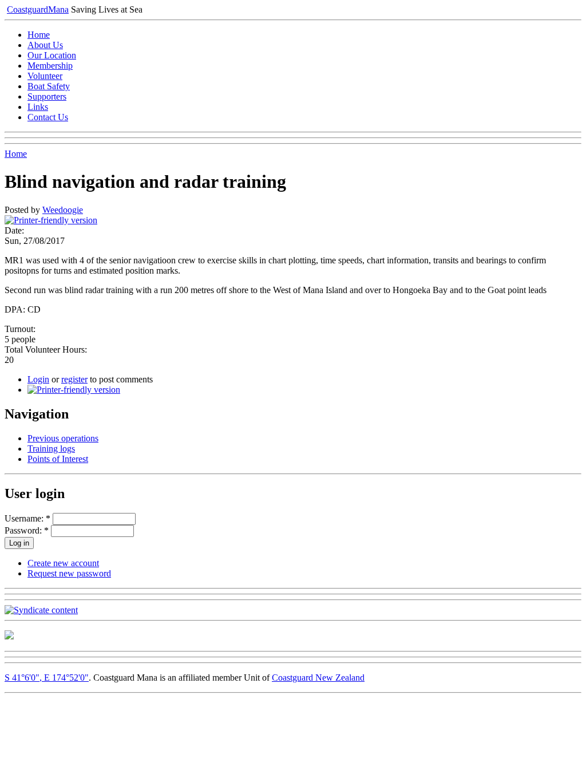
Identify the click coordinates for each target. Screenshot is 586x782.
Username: (27, 518)
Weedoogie (62, 210)
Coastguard (38, 9)
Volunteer (44, 76)
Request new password (69, 573)
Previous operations (62, 438)
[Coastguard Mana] (9, 636)
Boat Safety (48, 86)
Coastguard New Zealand (318, 677)
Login (38, 379)
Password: (27, 530)
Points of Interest (57, 459)
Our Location (51, 55)
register (74, 379)
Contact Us (47, 117)
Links (37, 107)
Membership (50, 65)
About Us (45, 45)
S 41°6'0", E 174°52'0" (47, 677)
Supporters (46, 96)
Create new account (63, 563)
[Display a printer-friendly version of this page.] (51, 220)
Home (38, 35)
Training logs (51, 448)
